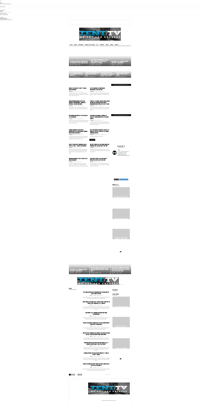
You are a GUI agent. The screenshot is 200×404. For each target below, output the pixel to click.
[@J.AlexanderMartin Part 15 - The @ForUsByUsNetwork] (125, 170)
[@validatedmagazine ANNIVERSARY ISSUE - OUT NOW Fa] (116, 165)
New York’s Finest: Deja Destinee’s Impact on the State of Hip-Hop (98, 159)
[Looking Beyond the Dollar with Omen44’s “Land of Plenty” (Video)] (123, 72)
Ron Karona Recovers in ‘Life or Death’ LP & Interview (78, 116)
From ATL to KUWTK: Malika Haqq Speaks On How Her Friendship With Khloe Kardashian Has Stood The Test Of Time (100, 102)
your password (2, 10)
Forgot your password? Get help (5, 12)
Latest (91, 295)
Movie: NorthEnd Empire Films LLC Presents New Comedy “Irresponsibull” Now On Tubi (121, 219)
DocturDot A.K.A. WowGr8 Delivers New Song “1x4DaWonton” (96, 313)
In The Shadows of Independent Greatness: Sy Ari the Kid (97, 88)
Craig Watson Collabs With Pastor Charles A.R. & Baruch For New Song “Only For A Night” (96, 343)
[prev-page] (120, 251)
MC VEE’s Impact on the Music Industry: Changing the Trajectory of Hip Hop (99, 145)
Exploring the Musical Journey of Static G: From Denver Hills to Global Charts (99, 117)
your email (1, 17)
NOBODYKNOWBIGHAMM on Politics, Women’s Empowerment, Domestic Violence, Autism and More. (77, 102)
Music (91, 336)
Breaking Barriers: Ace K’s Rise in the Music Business (78, 159)
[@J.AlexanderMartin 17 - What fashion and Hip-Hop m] (125, 165)
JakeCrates (96, 105)
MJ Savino (75, 91)
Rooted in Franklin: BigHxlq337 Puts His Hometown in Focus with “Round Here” (96, 323)
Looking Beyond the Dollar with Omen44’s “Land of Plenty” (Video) (96, 353)
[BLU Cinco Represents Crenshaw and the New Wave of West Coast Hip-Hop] (79, 57)
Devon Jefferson (97, 134)
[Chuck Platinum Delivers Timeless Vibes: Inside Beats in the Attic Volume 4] (75, 367)
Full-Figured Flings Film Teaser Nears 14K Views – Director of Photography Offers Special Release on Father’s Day (121, 198)
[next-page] (81, 374)
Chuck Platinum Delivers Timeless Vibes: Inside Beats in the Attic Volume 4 (96, 364)
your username (2, 6)
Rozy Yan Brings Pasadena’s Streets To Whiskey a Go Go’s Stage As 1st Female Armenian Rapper (99, 131)
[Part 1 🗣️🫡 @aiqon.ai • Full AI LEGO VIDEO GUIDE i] (116, 159)
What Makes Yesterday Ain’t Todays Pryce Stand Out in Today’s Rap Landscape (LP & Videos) (96, 302)
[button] (125, 22)
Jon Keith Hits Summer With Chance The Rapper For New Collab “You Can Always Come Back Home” (96, 333)
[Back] (0, 1)
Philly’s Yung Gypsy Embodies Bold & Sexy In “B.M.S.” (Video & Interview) (78, 145)
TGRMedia (96, 120)
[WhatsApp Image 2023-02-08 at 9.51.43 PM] (121, 130)
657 (78, 374)
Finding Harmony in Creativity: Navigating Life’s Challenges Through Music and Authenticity (78, 131)
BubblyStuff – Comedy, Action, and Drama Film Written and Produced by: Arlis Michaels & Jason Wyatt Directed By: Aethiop (121, 240)
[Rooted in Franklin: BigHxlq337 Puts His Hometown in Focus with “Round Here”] (76, 72)
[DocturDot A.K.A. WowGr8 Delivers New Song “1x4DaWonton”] (120, 57)
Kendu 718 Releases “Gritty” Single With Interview (77, 88)
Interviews (71, 91)
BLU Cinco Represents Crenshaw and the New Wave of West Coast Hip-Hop (96, 292)
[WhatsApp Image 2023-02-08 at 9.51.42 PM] (121, 100)
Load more (92, 139)
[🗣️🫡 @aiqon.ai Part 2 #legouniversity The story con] (125, 159)
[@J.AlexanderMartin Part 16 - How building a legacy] (116, 170)
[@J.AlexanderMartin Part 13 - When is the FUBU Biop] (125, 175)
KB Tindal (96, 91)
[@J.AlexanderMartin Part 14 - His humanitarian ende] (116, 175)
